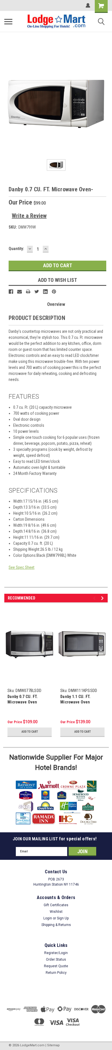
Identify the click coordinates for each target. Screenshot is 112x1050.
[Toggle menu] (8, 21)
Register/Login (56, 953)
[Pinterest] (54, 291)
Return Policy (56, 973)
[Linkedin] (45, 291)
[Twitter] (36, 291)
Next (103, 598)
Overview (56, 304)
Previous (95, 598)
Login (47, 918)
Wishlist (56, 912)
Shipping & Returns (56, 925)
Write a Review (29, 215)
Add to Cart (30, 731)
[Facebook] (11, 291)
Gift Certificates (56, 905)
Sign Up (63, 918)
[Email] (19, 291)
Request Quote (56, 966)
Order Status (56, 959)
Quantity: (16, 248)
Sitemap (53, 1045)
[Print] (28, 291)
